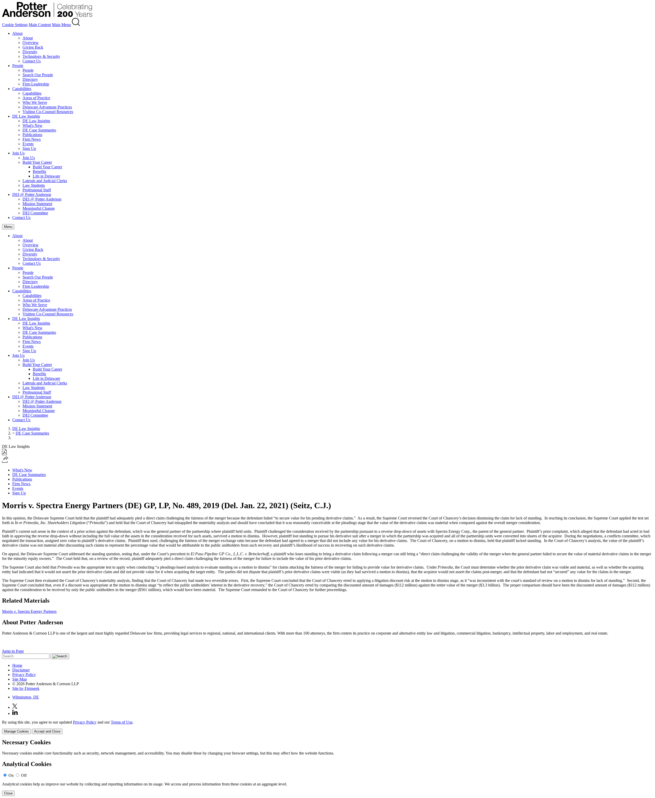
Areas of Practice (36, 98)
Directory (30, 79)
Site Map (19, 679)
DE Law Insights (26, 116)
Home (17, 665)
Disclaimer (21, 670)
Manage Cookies (16, 731)
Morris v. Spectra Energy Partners (29, 611)
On (11, 775)
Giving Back (33, 47)
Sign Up (29, 148)
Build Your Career (37, 162)
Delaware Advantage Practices (47, 107)
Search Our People (38, 75)
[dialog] (327, 727)
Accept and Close (47, 731)
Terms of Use (122, 722)
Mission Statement (37, 204)
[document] (327, 767)
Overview (31, 42)
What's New (32, 125)
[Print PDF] (4, 454)
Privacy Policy (24, 674)
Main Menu (61, 25)
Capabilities (21, 88)
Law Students (34, 185)
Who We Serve (35, 102)
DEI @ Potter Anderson (31, 194)
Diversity (30, 52)
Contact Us (32, 61)
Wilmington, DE (25, 697)
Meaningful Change (39, 208)
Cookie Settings (15, 25)
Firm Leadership (36, 84)
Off (24, 775)
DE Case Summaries (39, 130)
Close (8, 793)
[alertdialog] (327, 767)
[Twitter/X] (14, 707)
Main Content (40, 25)
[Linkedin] (15, 713)
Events (28, 144)
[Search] (76, 25)
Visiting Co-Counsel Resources (48, 111)
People (17, 65)
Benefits (39, 171)
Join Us (18, 153)
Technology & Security (41, 56)
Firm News (32, 139)
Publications (32, 134)
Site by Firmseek (25, 688)
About (17, 33)
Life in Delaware (46, 176)
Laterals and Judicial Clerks (45, 181)
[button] (5, 461)
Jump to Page (13, 651)
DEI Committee (35, 213)
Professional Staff (37, 190)
